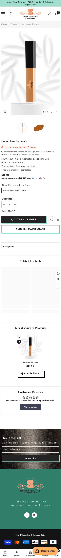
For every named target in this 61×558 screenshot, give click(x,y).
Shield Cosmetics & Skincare (27, 534)
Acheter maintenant (30, 229)
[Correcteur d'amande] (30, 346)
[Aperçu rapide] (19, 342)
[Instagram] (34, 515)
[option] (30, 72)
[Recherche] (11, 13)
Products (14, 24)
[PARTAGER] (57, 220)
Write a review (30, 406)
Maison (4, 24)
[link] (51, 219)
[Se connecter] (49, 13)
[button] (51, 112)
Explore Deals (30, 4)
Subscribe (30, 458)
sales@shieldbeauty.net (38, 505)
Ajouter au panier (24, 219)
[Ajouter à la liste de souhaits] (19, 337)
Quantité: (6, 198)
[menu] (3, 13)
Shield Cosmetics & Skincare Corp (32, 158)
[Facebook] (27, 515)
